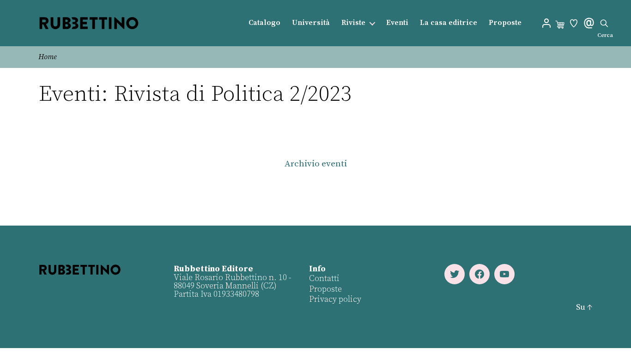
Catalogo (264, 22)
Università (311, 22)
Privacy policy (335, 299)
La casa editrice (448, 22)
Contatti (324, 278)
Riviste (353, 22)
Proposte (505, 22)
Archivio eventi (316, 164)
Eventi (397, 22)
